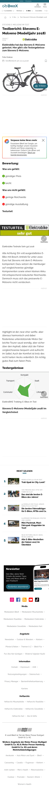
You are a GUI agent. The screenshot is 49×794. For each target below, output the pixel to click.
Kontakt (14, 667)
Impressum (25, 667)
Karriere (24, 689)
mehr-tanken (9, 770)
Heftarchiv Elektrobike (14, 709)
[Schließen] (43, 140)
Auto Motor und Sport (25, 755)
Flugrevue (30, 763)
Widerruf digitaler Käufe (35, 654)
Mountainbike (7, 10)
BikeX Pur (38, 647)
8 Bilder (42, 86)
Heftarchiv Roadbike (35, 702)
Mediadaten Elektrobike (34, 619)
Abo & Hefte (32, 716)
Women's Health (24, 784)
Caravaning (9, 763)
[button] (24, 78)
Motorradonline (37, 770)
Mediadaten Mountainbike (32, 612)
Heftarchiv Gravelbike (34, 709)
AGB (34, 667)
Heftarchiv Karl (18, 716)
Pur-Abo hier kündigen (13, 654)
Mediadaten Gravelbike (16, 626)
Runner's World (33, 777)
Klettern (39, 639)
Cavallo (20, 763)
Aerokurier (10, 755)
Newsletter (9, 639)
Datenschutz (34, 674)
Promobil (20, 777)
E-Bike (28, 10)
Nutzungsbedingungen (17, 674)
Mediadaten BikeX (11, 612)
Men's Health (22, 770)
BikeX (39, 755)
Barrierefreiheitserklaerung (32, 681)
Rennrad (19, 10)
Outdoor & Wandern (25, 639)
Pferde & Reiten (12, 647)
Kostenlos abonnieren (18, 586)
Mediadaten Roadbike (13, 619)
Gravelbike (38, 10)
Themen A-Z (26, 647)
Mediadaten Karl (35, 626)
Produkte (29, 1)
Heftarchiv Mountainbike (14, 702)
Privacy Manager (11, 681)
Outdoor (11, 777)
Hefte (21, 1)
